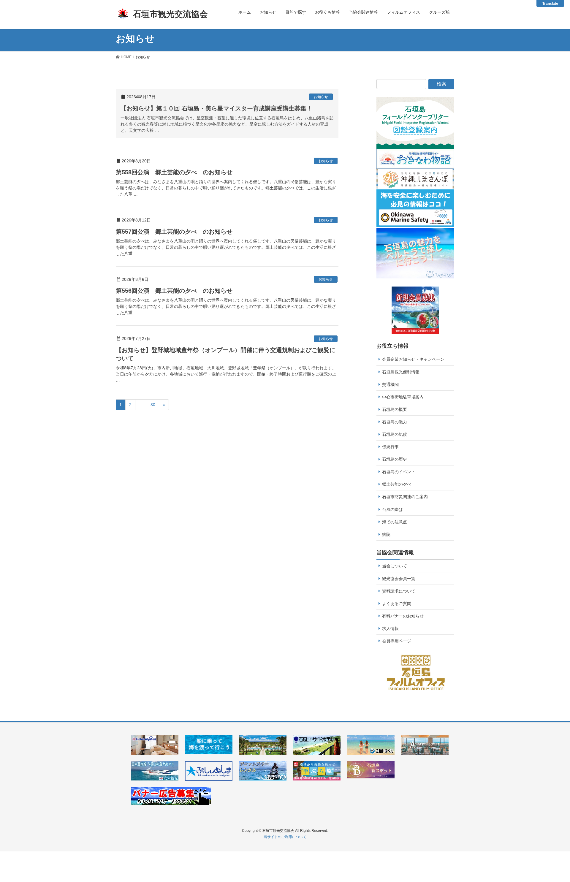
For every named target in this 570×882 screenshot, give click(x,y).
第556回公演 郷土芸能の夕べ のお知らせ (174, 290)
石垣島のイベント (398, 471)
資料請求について (398, 591)
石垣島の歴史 (394, 459)
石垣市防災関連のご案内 (405, 496)
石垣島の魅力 (394, 421)
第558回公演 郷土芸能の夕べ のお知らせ (174, 172)
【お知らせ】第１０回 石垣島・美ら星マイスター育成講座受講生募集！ (216, 108)
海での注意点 (394, 522)
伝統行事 (390, 446)
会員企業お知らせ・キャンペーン (413, 359)
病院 (386, 534)
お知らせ (321, 97)
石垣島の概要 (394, 409)
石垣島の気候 (394, 434)
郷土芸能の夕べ (396, 484)
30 (153, 404)
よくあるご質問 (396, 603)
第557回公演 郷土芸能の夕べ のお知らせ (174, 231)
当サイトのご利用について (285, 837)
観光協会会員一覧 (398, 578)
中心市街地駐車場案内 (403, 397)
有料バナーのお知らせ (403, 616)
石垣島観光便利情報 (400, 372)
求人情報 (390, 628)
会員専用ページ (396, 641)
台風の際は (392, 509)
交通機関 (390, 384)
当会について (394, 565)
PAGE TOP (558, 847)
